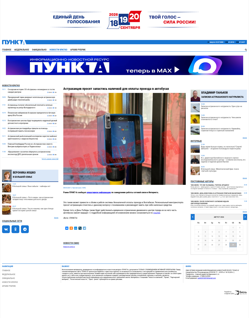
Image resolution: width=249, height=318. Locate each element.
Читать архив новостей (50, 159)
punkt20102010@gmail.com (207, 278)
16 (240, 236)
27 (219, 245)
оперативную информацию (99, 192)
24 (198, 245)
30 (240, 245)
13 (219, 236)
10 (198, 236)
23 (240, 240)
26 (212, 245)
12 (212, 236)
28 (226, 245)
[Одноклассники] (71, 228)
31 (198, 249)
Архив (56, 218)
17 (198, 240)
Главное (6, 49)
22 (233, 240)
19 (212, 240)
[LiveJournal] (80, 228)
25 (205, 245)
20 (219, 240)
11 (205, 236)
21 (226, 240)
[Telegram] (84, 228)
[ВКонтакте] (66, 228)
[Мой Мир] (75, 228)
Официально (39, 49)
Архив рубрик (77, 49)
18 (205, 240)
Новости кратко (58, 49)
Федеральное (21, 49)
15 (233, 236)
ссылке (156, 212)
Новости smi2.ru (69, 247)
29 (233, 245)
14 (226, 236)
